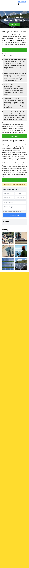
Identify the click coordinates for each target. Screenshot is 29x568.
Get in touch (14, 24)
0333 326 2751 (22, 2)
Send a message (14, 215)
